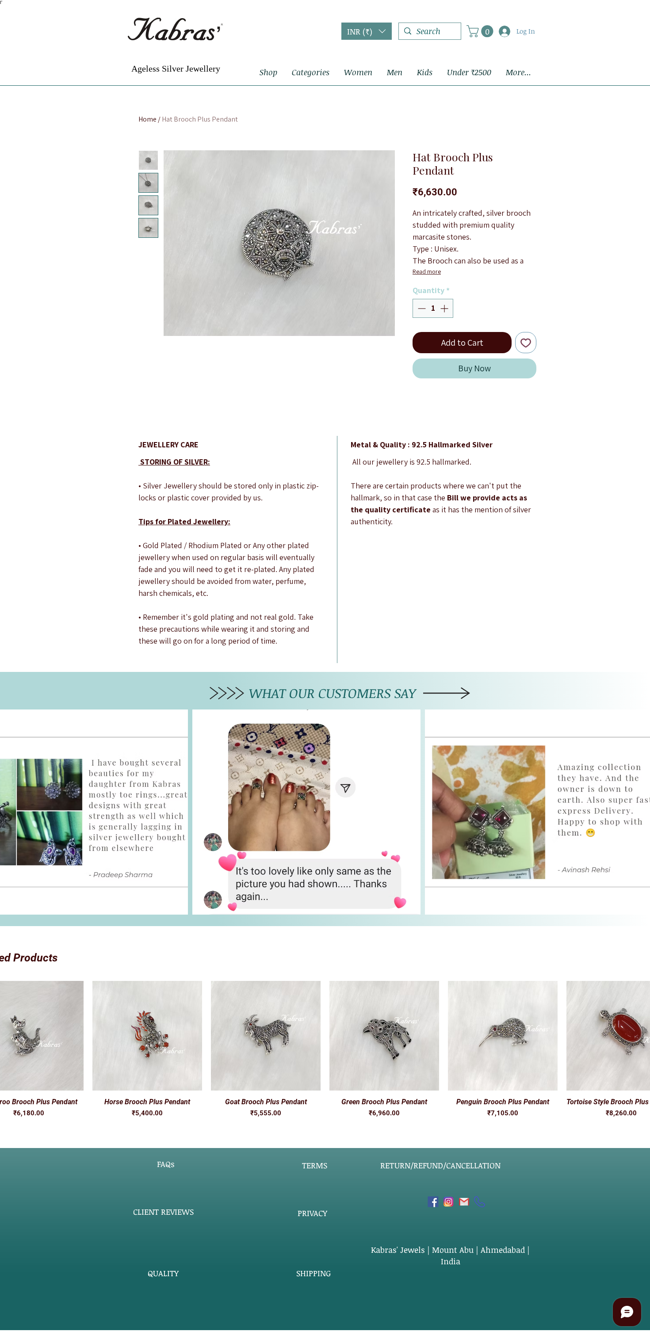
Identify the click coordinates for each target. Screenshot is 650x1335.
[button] (366, 31)
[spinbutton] (433, 308)
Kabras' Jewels (399, 1249)
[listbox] (366, 31)
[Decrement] (421, 308)
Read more (427, 271)
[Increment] (445, 308)
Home (147, 119)
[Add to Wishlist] (525, 342)
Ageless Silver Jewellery (175, 68)
